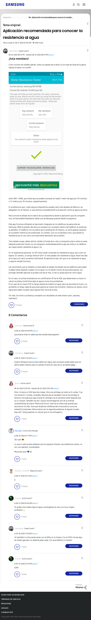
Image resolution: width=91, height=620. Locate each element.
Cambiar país (7, 612)
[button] (84, 50)
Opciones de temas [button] (84, 23)
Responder (74, 340)
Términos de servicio (10, 599)
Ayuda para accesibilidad (12, 595)
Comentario (79, 304)
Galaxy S (51, 55)
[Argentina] (15, 4)
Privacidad (6, 604)
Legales (4, 608)
